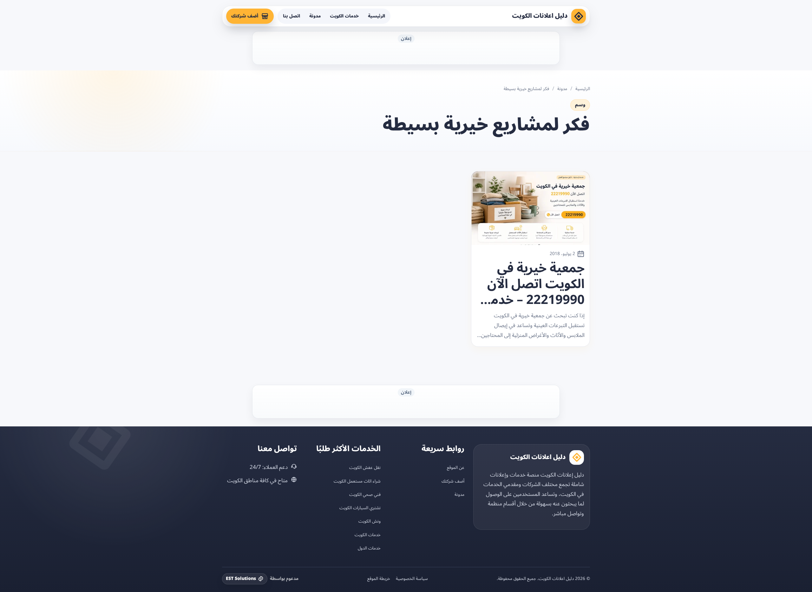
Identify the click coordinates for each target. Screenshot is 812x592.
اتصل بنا (291, 16)
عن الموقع (455, 467)
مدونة (315, 16)
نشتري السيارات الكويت (360, 507)
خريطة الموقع (378, 578)
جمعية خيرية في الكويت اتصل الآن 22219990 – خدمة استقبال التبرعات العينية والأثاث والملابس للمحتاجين (534, 284)
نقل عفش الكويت (365, 467)
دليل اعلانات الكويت (540, 16)
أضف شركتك (244, 16)
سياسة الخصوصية (412, 578)
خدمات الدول (369, 548)
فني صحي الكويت (365, 494)
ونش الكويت (369, 521)
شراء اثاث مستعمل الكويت (357, 481)
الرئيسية (376, 16)
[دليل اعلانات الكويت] (578, 16)
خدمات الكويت (344, 16)
